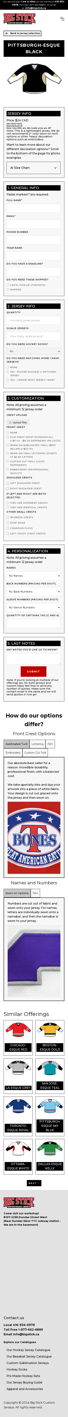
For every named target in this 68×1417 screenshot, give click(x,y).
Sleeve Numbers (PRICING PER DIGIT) (32, 599)
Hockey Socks (17, 1369)
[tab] (17, 744)
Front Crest (16, 427)
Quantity (14, 312)
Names (11, 567)
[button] (62, 18)
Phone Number (17, 232)
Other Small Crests (21, 512)
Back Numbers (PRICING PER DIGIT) (31, 583)
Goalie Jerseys (18, 328)
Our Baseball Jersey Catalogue (29, 1356)
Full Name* (14, 200)
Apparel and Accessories (25, 1389)
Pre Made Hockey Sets (23, 1376)
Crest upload (17, 415)
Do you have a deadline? (25, 263)
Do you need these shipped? (27, 279)
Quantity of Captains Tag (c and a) (33, 615)
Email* (11, 216)
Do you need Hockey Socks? (27, 344)
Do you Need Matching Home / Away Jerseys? (33, 360)
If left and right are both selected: (26, 495)
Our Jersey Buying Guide (24, 1382)
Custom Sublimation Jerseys (28, 1363)
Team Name (14, 248)
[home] (19, 18)
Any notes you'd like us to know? (32, 649)
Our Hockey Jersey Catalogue (28, 1350)
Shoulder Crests (19, 477)
